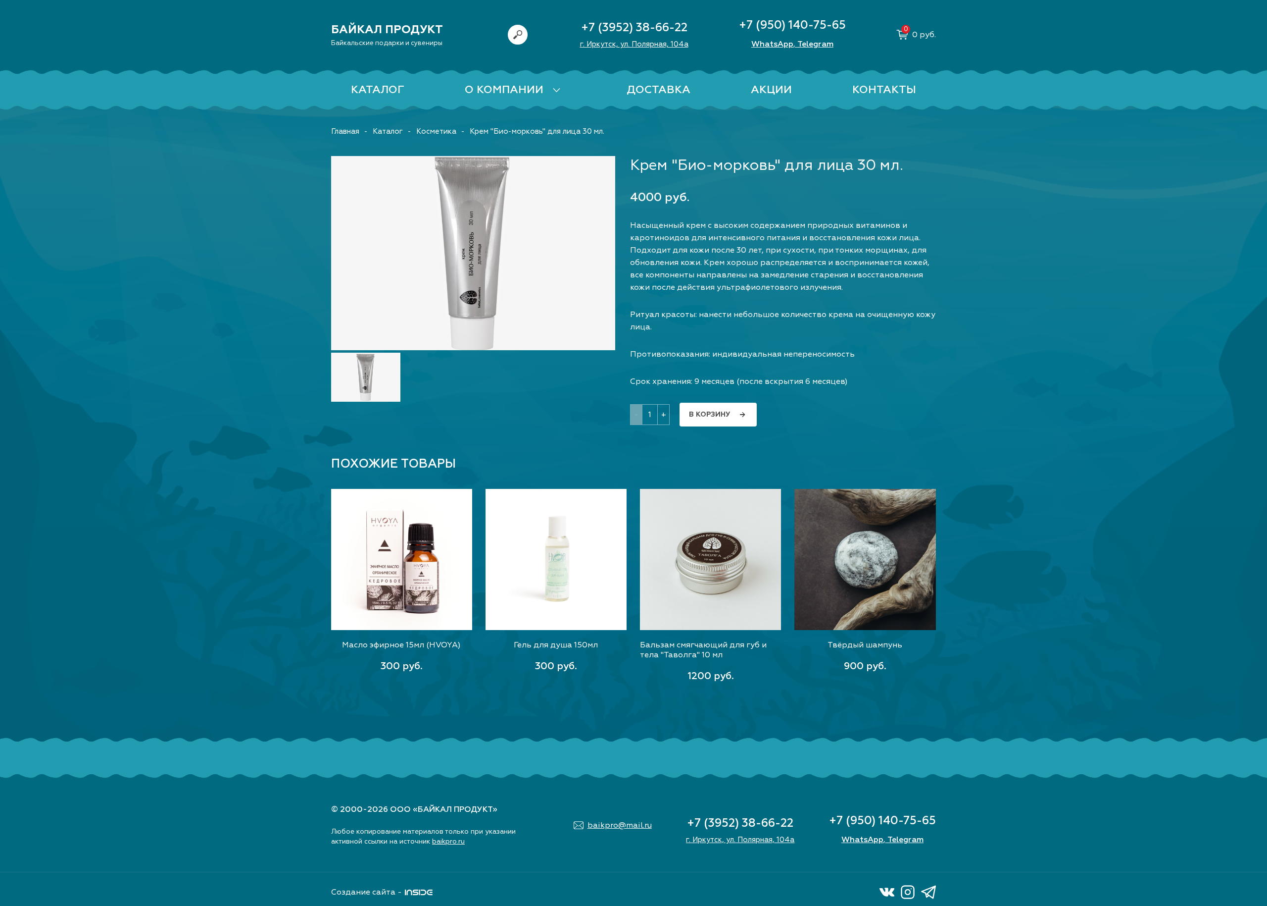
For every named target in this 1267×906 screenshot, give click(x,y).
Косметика (436, 131)
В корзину (709, 414)
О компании (504, 90)
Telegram (815, 44)
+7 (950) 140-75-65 (792, 25)
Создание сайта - (366, 892)
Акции (771, 90)
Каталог (377, 90)
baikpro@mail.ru (619, 825)
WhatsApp (772, 44)
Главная (345, 131)
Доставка (658, 90)
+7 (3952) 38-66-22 (634, 27)
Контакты (884, 90)
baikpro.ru (448, 841)
